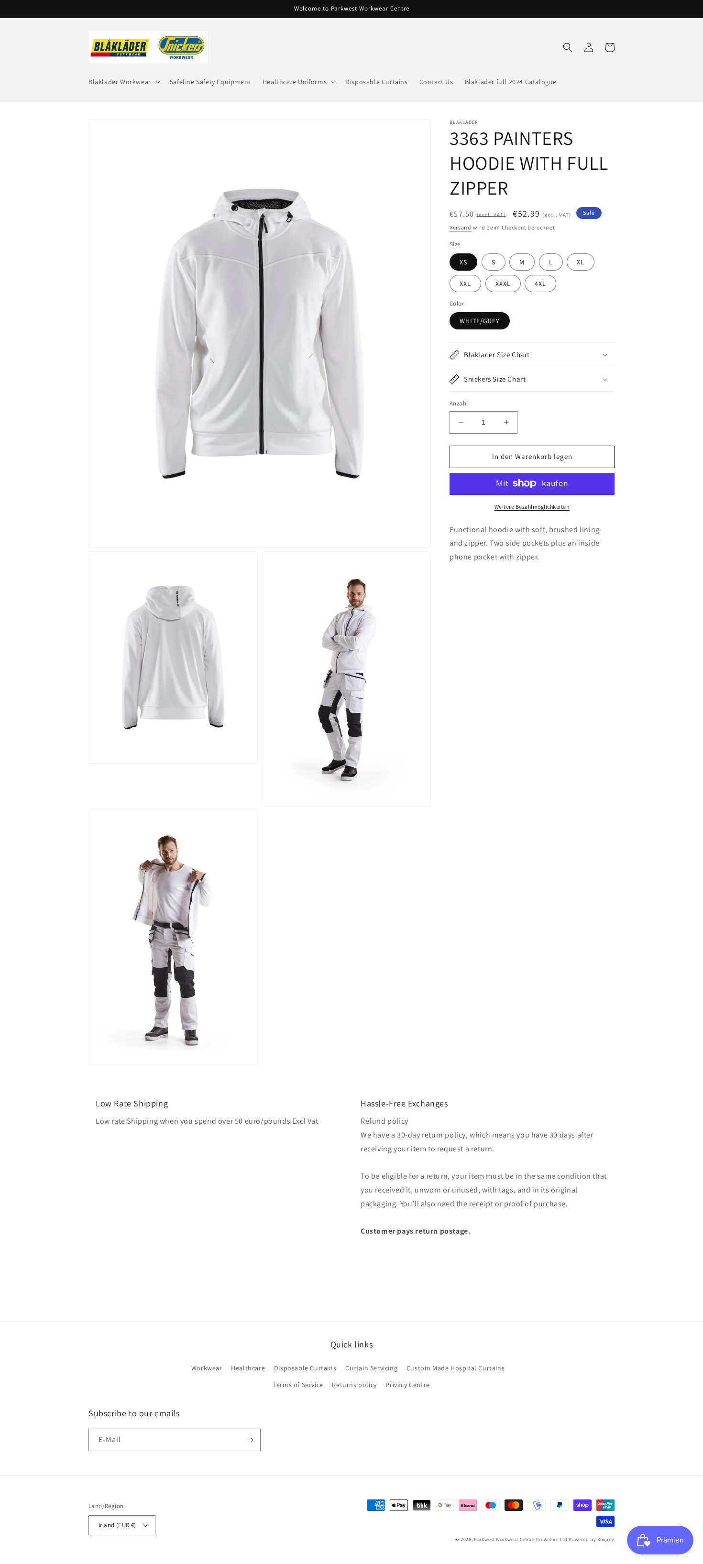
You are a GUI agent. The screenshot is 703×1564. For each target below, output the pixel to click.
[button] (123, 82)
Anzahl (459, 403)
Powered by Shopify (592, 1539)
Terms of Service (298, 1384)
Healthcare (248, 1368)
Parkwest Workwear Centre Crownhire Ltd (521, 1539)
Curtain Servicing (371, 1368)
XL (580, 261)
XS (463, 261)
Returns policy (354, 1384)
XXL (465, 283)
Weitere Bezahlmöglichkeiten (532, 506)
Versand (461, 227)
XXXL (503, 283)
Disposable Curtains (305, 1368)
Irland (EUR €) (117, 1525)
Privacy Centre (407, 1384)
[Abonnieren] (249, 1440)
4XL (540, 283)
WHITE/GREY (480, 321)
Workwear (206, 1368)
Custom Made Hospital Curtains (455, 1368)
